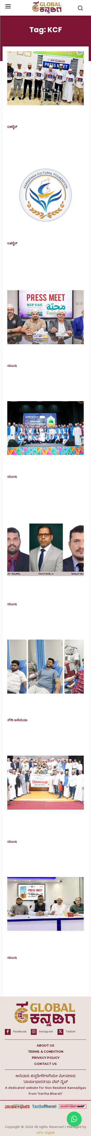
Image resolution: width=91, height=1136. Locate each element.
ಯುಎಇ (12, 366)
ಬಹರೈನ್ (12, 127)
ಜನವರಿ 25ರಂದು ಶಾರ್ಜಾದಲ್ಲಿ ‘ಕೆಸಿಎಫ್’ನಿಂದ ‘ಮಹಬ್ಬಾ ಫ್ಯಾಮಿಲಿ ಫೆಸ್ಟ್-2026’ (44, 354)
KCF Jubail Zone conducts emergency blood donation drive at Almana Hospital (45, 706)
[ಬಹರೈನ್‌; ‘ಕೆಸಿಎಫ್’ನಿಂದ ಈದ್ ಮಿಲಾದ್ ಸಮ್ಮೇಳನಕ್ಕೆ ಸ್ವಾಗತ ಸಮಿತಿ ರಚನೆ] (45, 195)
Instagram (46, 1031)
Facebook (19, 1031)
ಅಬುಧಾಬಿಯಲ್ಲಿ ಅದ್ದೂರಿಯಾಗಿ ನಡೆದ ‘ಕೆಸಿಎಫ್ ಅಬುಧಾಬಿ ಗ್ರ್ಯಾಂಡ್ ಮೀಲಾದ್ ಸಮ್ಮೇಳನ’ (44, 465)
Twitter (71, 1031)
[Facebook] (8, 1032)
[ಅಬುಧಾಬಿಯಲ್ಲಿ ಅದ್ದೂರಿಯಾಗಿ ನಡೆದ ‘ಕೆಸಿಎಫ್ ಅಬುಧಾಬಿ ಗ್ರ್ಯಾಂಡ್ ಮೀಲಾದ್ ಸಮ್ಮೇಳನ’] (45, 428)
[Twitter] (60, 1032)
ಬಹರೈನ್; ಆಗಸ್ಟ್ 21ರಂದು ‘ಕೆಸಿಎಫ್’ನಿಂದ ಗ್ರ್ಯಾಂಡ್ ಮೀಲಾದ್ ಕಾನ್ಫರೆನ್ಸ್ (40, 115)
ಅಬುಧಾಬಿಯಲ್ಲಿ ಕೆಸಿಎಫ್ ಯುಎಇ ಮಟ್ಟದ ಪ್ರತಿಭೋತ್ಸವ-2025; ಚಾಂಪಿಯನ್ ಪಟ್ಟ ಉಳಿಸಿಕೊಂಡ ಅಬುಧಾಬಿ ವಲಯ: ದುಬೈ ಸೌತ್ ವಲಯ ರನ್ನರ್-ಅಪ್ (43, 825)
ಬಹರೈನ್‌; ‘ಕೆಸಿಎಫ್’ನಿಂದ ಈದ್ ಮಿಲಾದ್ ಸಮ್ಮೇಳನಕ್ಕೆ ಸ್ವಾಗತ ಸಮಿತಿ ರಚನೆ (40, 232)
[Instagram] (34, 1032)
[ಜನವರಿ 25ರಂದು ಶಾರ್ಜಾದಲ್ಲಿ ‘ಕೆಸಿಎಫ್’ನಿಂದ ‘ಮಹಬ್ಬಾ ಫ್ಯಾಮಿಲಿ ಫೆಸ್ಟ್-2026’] (45, 317)
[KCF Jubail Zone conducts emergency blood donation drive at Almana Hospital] (45, 667)
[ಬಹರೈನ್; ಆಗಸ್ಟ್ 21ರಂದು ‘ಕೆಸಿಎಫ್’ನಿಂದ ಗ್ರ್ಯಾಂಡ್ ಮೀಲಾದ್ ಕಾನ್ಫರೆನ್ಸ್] (45, 78)
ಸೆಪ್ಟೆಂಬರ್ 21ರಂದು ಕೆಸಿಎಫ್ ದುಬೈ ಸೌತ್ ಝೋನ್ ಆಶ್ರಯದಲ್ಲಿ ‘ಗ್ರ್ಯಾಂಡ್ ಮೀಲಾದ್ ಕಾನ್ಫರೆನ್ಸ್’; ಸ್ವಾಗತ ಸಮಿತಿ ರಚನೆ (39, 590)
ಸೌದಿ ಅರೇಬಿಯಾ (17, 720)
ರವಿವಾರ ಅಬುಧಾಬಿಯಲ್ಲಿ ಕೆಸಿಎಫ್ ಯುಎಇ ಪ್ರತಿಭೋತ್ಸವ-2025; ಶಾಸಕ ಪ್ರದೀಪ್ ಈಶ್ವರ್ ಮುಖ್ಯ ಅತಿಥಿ (43, 943)
